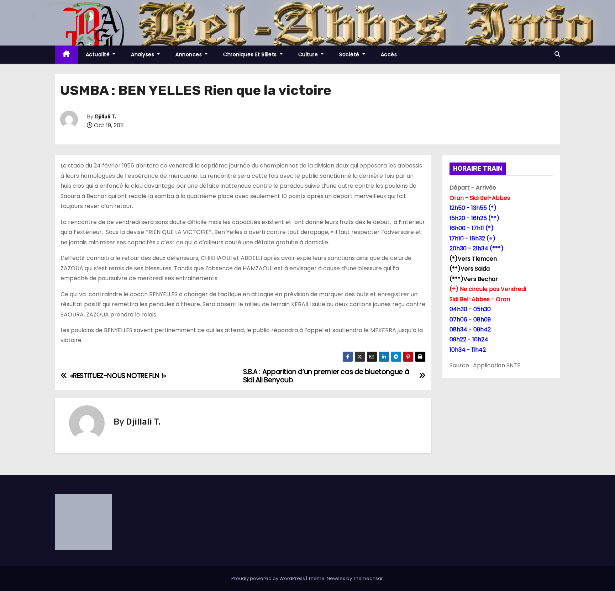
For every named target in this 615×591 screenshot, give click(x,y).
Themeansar (368, 578)
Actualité (98, 54)
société (350, 54)
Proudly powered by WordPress (268, 578)
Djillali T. (105, 117)
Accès (389, 54)
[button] (557, 54)
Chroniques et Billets (250, 54)
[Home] (66, 55)
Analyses (143, 54)
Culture (309, 54)
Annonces (189, 54)
